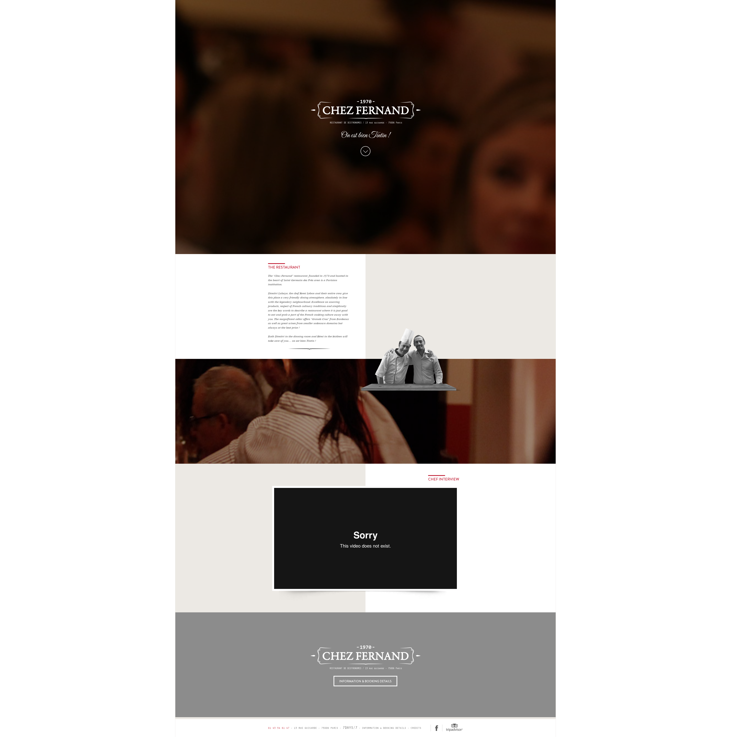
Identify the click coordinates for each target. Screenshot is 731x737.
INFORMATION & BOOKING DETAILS (365, 681)
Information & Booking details (384, 728)
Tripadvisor (454, 727)
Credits (416, 728)
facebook (436, 728)
